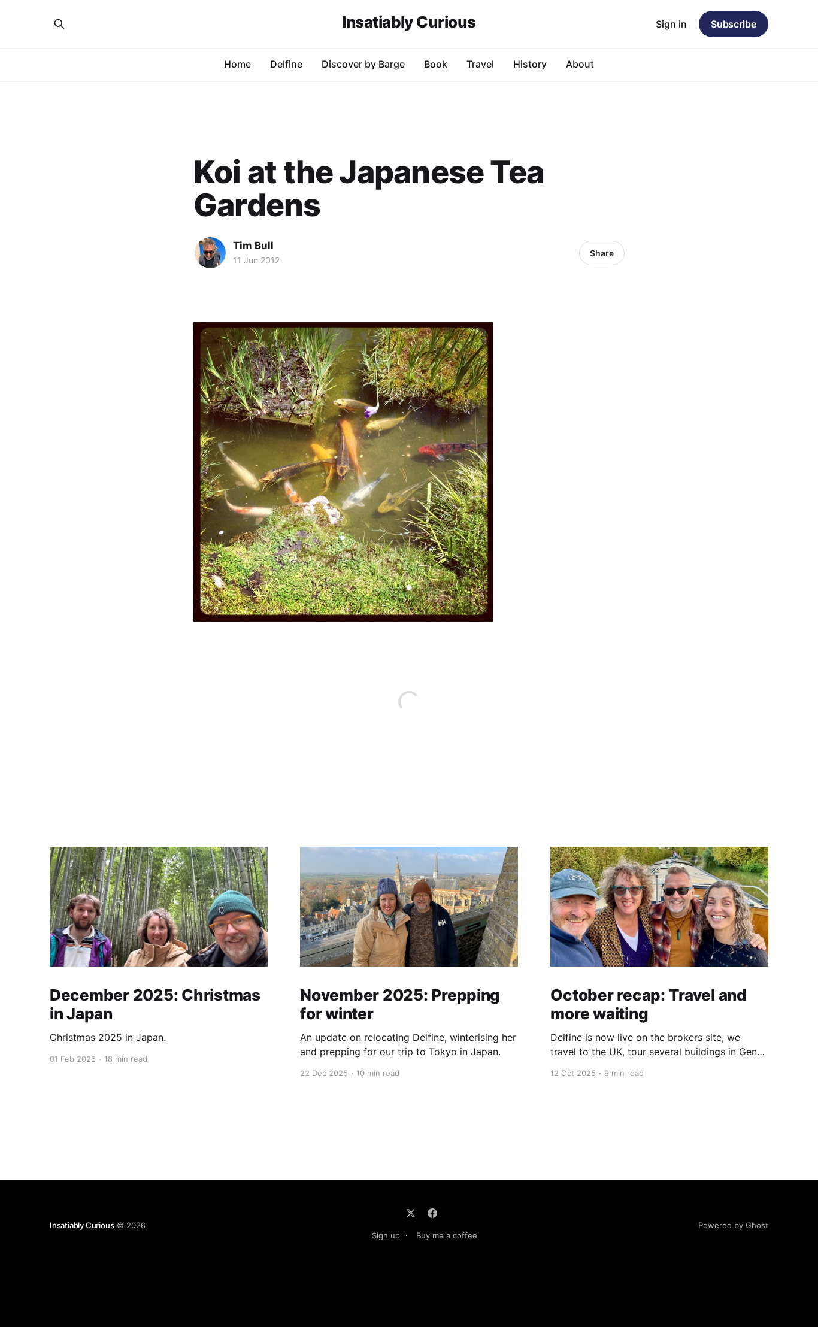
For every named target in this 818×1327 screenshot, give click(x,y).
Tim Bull (253, 246)
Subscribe (733, 24)
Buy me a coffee (446, 1235)
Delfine (286, 64)
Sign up (386, 1235)
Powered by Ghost (733, 1225)
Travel (480, 64)
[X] (411, 1213)
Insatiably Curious (409, 22)
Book (435, 64)
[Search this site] (59, 24)
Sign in (671, 24)
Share (602, 253)
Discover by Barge (363, 64)
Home (237, 64)
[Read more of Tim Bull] (210, 252)
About (580, 64)
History (530, 64)
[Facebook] (432, 1213)
